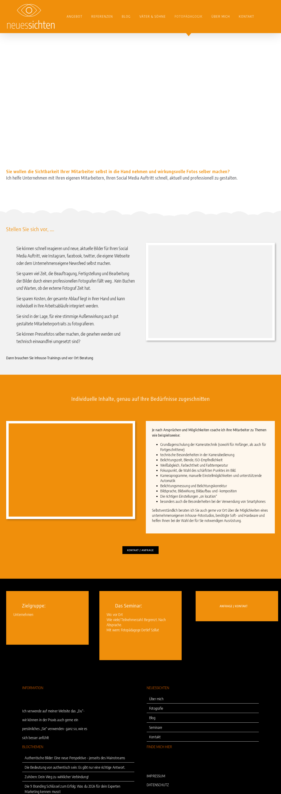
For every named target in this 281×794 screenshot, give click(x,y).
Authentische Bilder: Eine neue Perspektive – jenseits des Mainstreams (75, 757)
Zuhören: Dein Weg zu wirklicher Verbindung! (57, 776)
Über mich (156, 698)
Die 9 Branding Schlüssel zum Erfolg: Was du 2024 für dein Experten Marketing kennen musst (72, 789)
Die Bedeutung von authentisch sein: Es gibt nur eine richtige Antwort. (75, 767)
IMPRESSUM (156, 775)
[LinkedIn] (148, 758)
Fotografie (156, 708)
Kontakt (155, 736)
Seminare (155, 727)
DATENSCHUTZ (158, 784)
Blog (152, 717)
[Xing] (154, 758)
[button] (264, 16)
